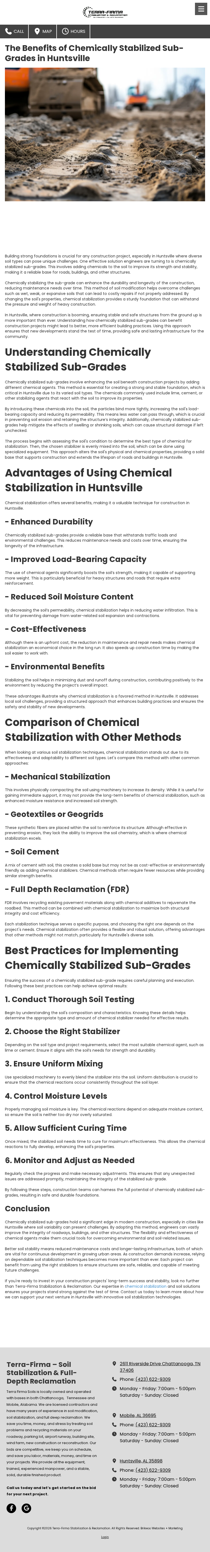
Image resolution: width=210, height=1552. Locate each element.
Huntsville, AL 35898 (141, 1461)
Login (105, 1537)
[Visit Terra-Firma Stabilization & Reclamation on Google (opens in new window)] (26, 1508)
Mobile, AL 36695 (138, 1415)
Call (18, 31)
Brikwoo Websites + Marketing (162, 1528)
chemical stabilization (146, 1286)
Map (46, 31)
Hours (77, 31)
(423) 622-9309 (153, 1379)
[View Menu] (201, 9)
